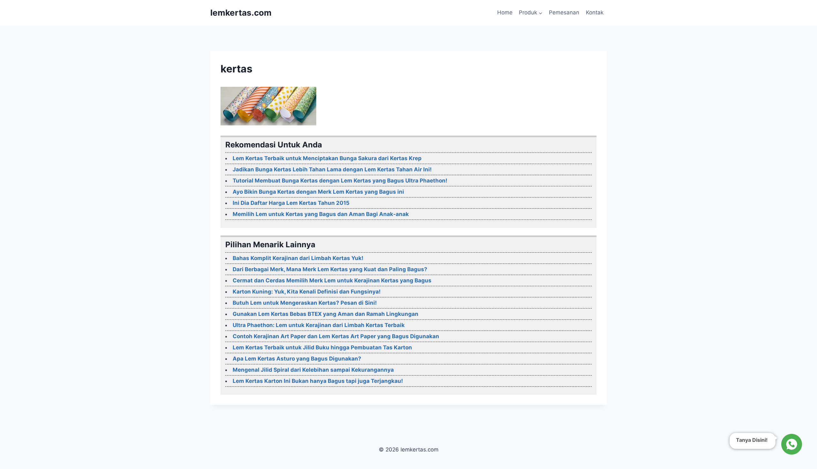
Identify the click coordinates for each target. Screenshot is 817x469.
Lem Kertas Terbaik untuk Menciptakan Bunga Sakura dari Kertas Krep (327, 158)
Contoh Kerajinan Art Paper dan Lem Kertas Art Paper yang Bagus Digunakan (336, 336)
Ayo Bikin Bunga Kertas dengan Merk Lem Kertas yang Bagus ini (318, 192)
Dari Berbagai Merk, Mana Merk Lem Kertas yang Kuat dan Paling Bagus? (330, 269)
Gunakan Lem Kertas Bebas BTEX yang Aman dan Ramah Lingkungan (325, 314)
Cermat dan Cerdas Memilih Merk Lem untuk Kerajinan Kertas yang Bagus (332, 280)
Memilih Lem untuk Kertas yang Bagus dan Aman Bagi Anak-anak (321, 214)
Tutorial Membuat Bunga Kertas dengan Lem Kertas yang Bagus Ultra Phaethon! (340, 180)
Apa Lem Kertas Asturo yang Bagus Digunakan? (297, 358)
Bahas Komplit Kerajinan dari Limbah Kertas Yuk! (298, 258)
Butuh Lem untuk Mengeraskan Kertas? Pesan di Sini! (305, 303)
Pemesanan (564, 12)
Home (505, 12)
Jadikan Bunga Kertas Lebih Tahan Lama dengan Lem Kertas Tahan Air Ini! (332, 169)
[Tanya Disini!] (791, 445)
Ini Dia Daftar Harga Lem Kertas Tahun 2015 (291, 203)
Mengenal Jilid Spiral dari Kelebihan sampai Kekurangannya (313, 370)
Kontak (594, 12)
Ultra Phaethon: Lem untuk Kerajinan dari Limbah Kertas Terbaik (319, 325)
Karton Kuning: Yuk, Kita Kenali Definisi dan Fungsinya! (307, 291)
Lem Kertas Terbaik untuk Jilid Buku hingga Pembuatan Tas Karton (322, 347)
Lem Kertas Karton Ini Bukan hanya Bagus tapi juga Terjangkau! (318, 381)
